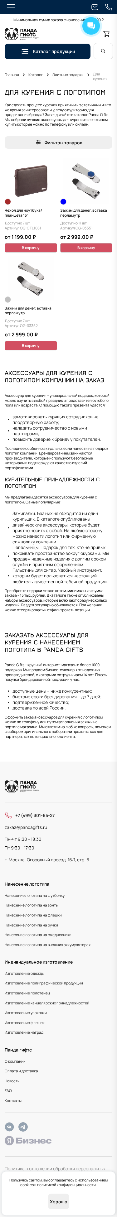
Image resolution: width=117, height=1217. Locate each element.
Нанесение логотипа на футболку (35, 895)
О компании (15, 1061)
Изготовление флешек (25, 1022)
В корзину (31, 247)
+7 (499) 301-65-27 (35, 815)
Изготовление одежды (24, 973)
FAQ (8, 1090)
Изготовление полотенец (27, 993)
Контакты (13, 1100)
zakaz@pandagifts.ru (26, 827)
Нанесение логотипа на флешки (33, 915)
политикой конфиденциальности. (67, 1184)
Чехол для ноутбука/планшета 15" (23, 213)
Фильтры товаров (63, 143)
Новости (12, 1081)
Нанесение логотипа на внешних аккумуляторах (47, 944)
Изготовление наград (24, 1032)
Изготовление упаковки (26, 1012)
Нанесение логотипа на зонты (31, 905)
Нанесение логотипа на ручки (31, 925)
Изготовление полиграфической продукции (44, 983)
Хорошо (58, 1202)
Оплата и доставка (21, 1071)
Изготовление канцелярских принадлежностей (47, 1003)
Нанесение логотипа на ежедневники (38, 934)
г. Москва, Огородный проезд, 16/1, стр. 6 (47, 860)
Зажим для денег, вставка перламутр (83, 213)
